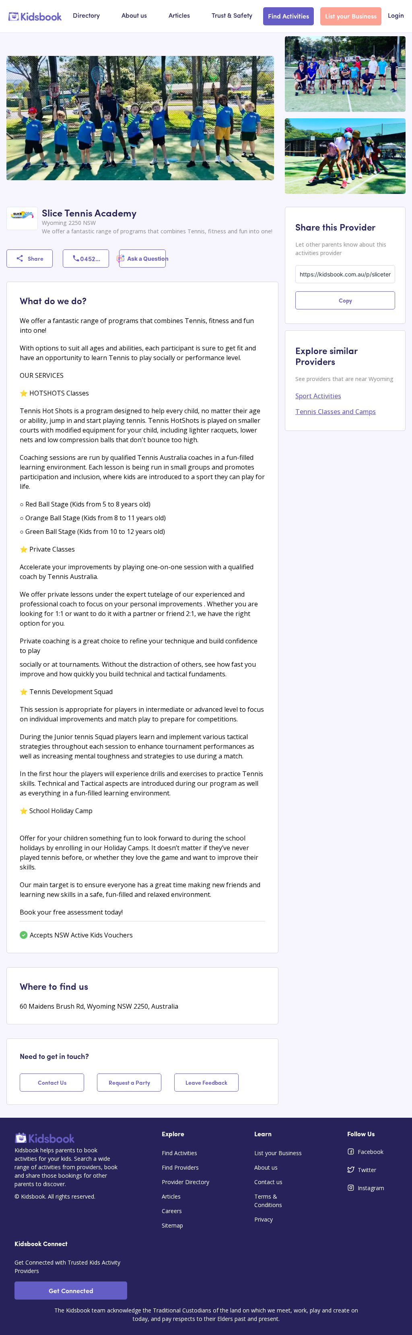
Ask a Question (146, 258)
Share (35, 258)
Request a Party (129, 1082)
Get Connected (71, 1290)
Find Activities (288, 15)
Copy (345, 300)
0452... (90, 258)
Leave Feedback (206, 1082)
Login (396, 16)
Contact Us (52, 1082)
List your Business (351, 15)
